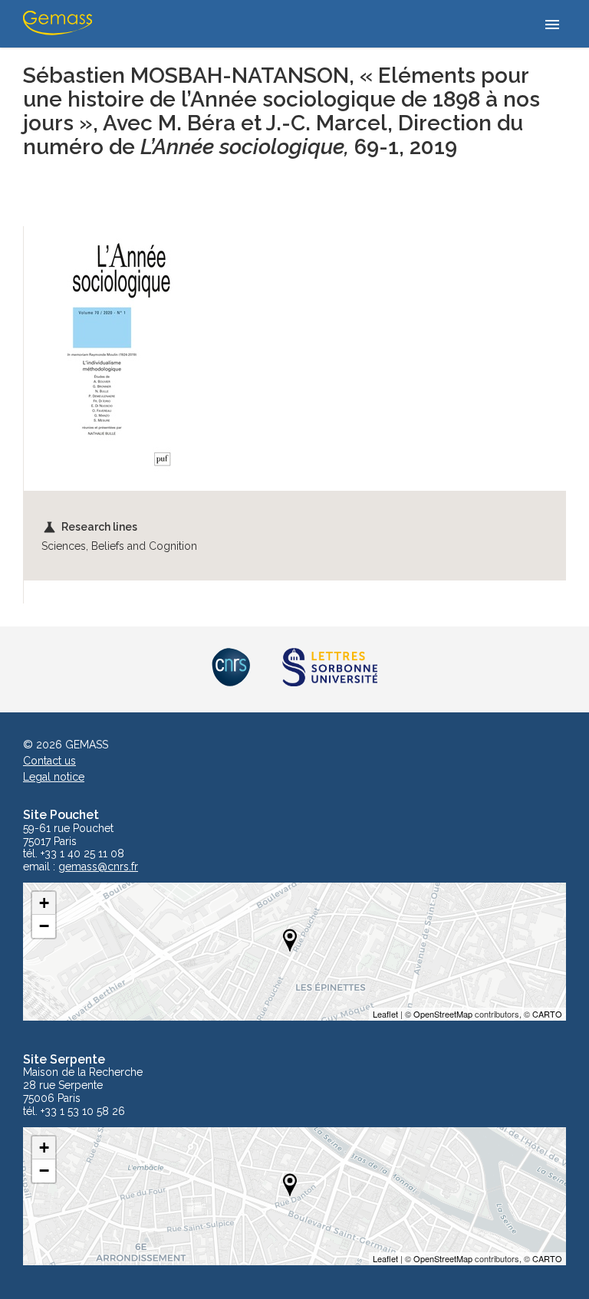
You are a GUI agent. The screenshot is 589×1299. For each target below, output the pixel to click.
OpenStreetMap (442, 1014)
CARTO (547, 1014)
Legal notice (53, 777)
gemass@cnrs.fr (98, 867)
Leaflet (385, 1014)
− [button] (44, 926)
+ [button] (44, 903)
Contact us (49, 761)
